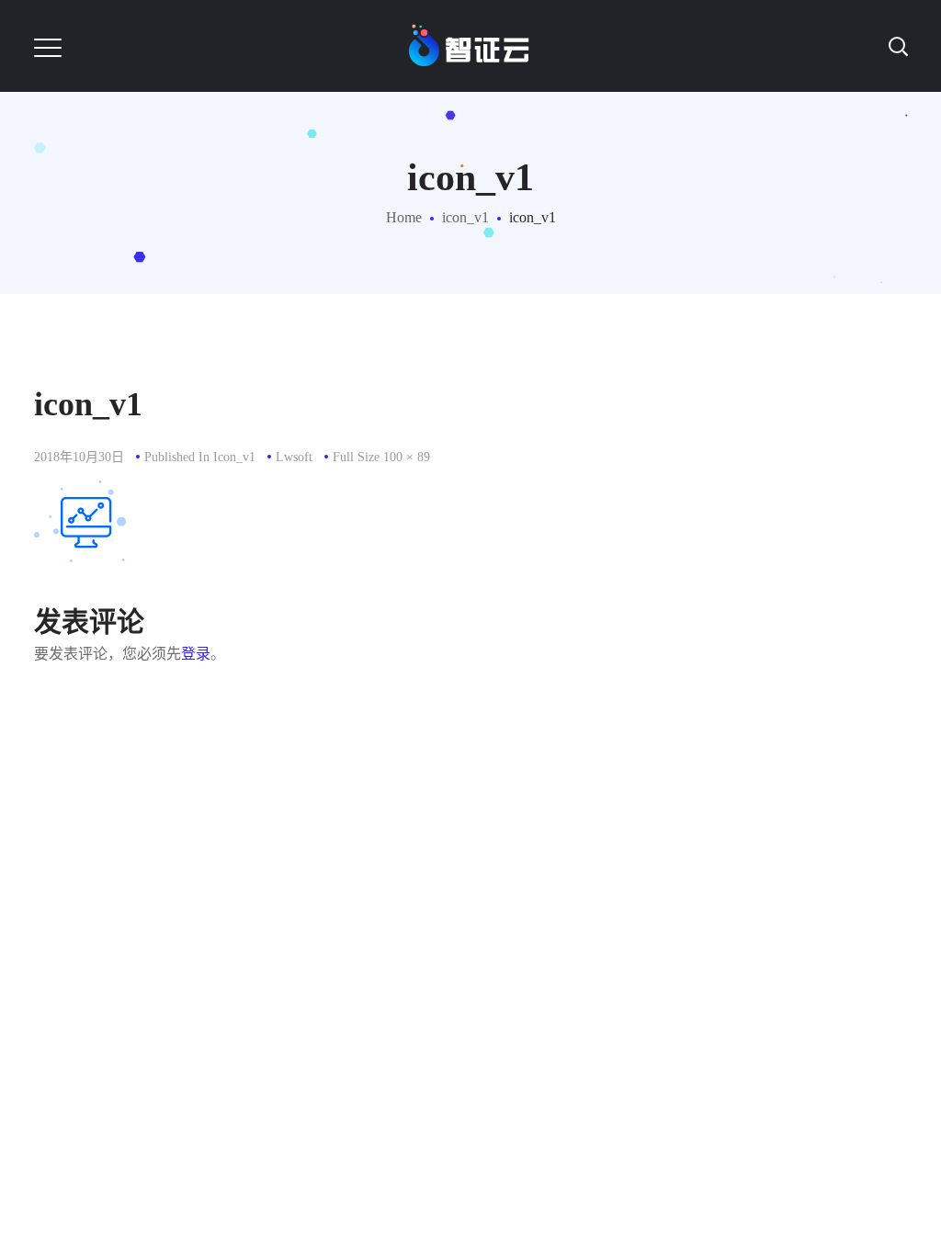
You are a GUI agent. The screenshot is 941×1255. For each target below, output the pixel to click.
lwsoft (294, 457)
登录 (195, 653)
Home (404, 217)
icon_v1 (465, 217)
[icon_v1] (80, 494)
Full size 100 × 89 (381, 457)
